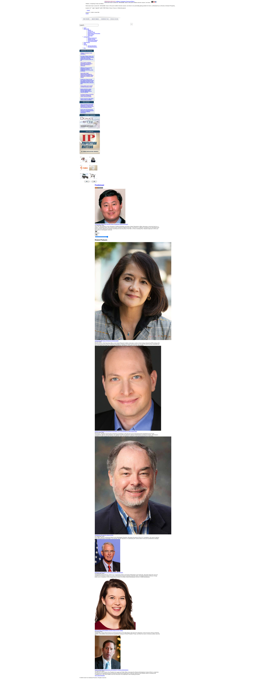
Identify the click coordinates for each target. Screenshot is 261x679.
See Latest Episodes (100, 675)
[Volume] (96, 235)
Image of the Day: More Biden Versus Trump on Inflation (87, 99)
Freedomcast (99, 185)
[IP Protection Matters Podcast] (90, 153)
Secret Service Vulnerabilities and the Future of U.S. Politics (109, 630)
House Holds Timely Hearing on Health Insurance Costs (87, 86)
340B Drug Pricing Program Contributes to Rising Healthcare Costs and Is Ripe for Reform (87, 69)
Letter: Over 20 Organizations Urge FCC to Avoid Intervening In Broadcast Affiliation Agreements (87, 111)
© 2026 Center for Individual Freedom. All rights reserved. (93, 677)
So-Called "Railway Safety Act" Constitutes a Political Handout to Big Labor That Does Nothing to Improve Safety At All (87, 58)
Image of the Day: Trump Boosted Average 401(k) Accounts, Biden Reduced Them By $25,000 (86, 91)
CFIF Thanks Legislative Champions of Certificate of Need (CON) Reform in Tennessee (86, 64)
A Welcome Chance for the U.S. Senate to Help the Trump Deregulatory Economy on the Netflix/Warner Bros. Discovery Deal (87, 81)
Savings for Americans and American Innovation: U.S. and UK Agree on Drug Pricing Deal (116, 431)
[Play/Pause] (96, 231)
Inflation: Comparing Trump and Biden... (120, 1)
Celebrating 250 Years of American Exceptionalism (106, 340)
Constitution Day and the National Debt (104, 535)
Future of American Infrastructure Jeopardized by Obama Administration (111, 669)
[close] (87, 13)
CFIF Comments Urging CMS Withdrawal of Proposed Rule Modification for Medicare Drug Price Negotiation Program (87, 106)
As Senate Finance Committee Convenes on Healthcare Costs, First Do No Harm (87, 95)
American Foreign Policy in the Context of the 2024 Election (109, 572)
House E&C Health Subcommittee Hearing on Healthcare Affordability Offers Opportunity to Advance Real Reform (87, 75)
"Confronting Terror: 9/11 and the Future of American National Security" (111, 224)
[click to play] (110, 223)
